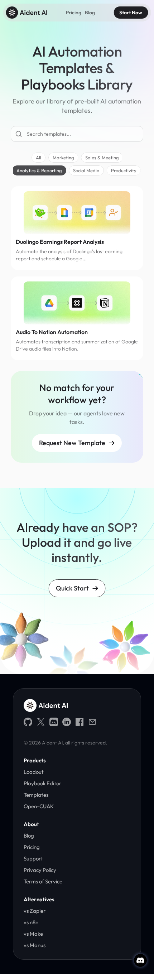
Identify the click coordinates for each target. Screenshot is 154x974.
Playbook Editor (42, 783)
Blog (90, 12)
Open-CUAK (39, 806)
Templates (36, 794)
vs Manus (34, 945)
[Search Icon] (77, 134)
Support (33, 858)
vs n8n (31, 922)
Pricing (73, 12)
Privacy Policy (40, 870)
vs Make (33, 933)
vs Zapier (34, 910)
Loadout (34, 771)
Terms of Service (43, 881)
